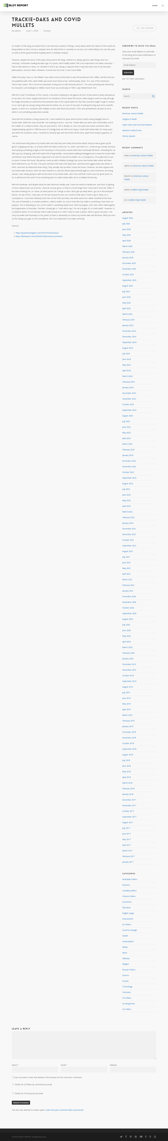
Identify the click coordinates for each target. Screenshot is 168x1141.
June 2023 (126, 427)
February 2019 (128, 720)
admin (18, 30)
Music (124, 952)
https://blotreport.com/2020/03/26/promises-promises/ (39, 236)
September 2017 (129, 816)
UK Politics (126, 998)
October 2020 (128, 607)
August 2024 (127, 348)
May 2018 (126, 771)
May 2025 (126, 302)
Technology (127, 986)
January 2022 (127, 523)
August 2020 (127, 619)
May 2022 (126, 500)
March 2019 (127, 715)
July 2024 (126, 353)
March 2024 (127, 376)
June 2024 (126, 359)
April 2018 (126, 777)
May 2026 (126, 235)
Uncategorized (128, 1003)
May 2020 (126, 636)
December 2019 (129, 664)
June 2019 (126, 698)
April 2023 (126, 438)
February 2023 (128, 449)
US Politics (126, 1009)
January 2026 (127, 257)
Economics (127, 902)
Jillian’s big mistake (140, 189)
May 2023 (126, 432)
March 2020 (127, 647)
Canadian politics (129, 890)
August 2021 (127, 551)
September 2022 (129, 478)
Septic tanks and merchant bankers (137, 124)
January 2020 (127, 658)
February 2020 (128, 653)
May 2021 (126, 568)
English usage (128, 913)
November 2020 (129, 602)
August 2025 (127, 286)
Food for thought (129, 930)
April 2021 (126, 574)
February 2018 (128, 788)
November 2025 (129, 269)
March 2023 (127, 444)
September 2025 (129, 280)
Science (125, 975)
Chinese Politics (129, 896)
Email (64, 1065)
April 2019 (126, 709)
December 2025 (129, 263)
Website (113, 1065)
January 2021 (127, 591)
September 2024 (129, 342)
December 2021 (129, 528)
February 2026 (128, 252)
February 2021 (128, 585)
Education (126, 907)
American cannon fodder (132, 113)
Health (125, 936)
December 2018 (129, 732)
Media (125, 947)
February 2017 (128, 856)
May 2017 (126, 839)
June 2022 (126, 495)
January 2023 (127, 455)
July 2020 (126, 624)
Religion (125, 964)
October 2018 (128, 743)
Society (47, 30)
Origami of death (129, 119)
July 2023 (126, 421)
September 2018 (129, 749)
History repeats (128, 136)
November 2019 (129, 670)
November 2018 (129, 737)
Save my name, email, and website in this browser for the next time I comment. (48, 1077)
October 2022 (128, 472)
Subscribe (128, 72)
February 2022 (128, 517)
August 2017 (127, 822)
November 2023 (129, 398)
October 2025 (128, 274)
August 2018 (127, 754)
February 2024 (128, 382)
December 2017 (129, 800)
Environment (127, 919)
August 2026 (127, 218)
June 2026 (126, 229)
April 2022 (126, 506)
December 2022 (129, 461)
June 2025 (126, 297)
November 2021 (129, 534)
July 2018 (126, 760)
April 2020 (126, 641)
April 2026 (126, 240)
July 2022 (126, 489)
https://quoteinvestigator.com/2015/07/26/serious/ (37, 233)
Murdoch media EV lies (132, 130)
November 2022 (129, 466)
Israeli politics (128, 941)
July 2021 (126, 557)
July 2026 (126, 223)
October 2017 (128, 811)
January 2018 (127, 794)
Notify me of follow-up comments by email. (33, 1084)
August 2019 (127, 687)
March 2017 (127, 850)
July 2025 (126, 291)
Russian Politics (128, 969)
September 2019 (129, 681)
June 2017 (126, 833)
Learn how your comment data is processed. (65, 1110)
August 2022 (127, 483)
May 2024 (126, 365)
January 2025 (127, 325)
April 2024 (126, 370)
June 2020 (126, 630)
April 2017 (126, 845)
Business (126, 885)
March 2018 (127, 783)
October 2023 (128, 404)
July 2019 (126, 692)
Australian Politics (129, 879)
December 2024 (129, 331)
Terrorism (126, 992)
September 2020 (129, 613)
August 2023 (127, 415)
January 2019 (127, 726)
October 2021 (128, 540)
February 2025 (128, 319)
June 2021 (126, 562)
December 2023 (129, 393)
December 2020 (129, 596)
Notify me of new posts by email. (29, 1093)
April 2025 (126, 308)
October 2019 (128, 675)
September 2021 (129, 545)
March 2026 (127, 246)
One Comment (146, 28)
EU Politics (126, 924)
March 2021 (127, 579)
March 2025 (127, 314)
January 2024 (127, 387)
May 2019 (126, 704)
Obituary (126, 958)
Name (15, 1065)
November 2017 (129, 805)
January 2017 (127, 862)
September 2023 (129, 410)
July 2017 (126, 828)
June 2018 (126, 766)
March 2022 (127, 511)
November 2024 (129, 336)
